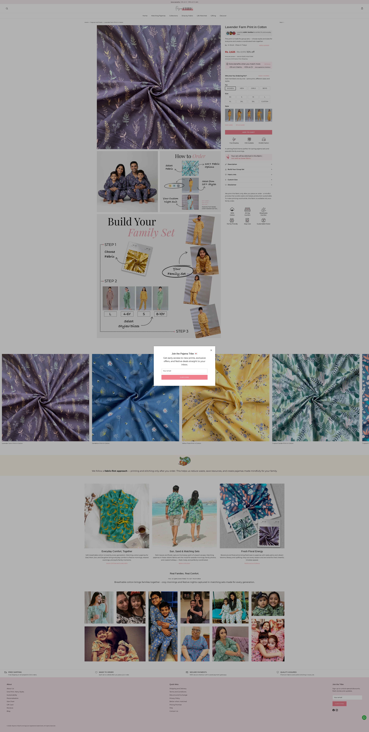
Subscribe (184, 377)
